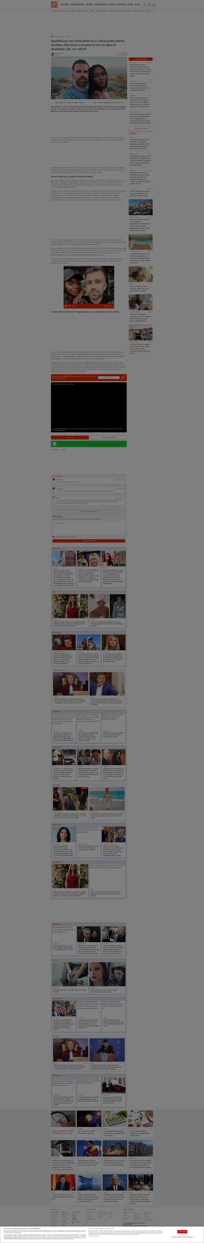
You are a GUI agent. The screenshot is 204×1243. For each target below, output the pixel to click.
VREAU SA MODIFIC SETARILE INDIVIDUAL (182, 1237)
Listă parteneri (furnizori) (93, 1236)
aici (79, 1236)
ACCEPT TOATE (182, 1231)
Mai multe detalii (17, 1232)
